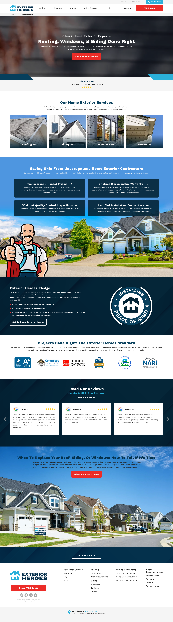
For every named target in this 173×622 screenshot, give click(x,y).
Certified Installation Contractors (121, 205)
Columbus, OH (86, 81)
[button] (5, 419)
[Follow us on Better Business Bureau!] (35, 595)
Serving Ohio (85, 555)
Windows (58, 8)
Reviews (122, 2)
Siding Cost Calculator (126, 577)
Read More (76, 427)
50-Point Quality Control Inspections (48, 205)
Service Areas (152, 576)
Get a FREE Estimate (86, 56)
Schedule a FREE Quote (86, 474)
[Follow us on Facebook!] (26, 595)
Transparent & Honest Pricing (47, 183)
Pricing (110, 8)
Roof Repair (96, 573)
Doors (94, 591)
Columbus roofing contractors (115, 347)
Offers (67, 580)
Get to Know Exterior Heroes (28, 322)
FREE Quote (150, 8)
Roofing (42, 8)
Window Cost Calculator (127, 580)
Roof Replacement (99, 577)
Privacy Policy (152, 586)
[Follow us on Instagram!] (21, 595)
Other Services (90, 8)
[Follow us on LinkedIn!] (31, 595)
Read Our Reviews (86, 397)
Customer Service (136, 2)
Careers (149, 583)
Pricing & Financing (126, 570)
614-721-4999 (155, 2)
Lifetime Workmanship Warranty (121, 183)
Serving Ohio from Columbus (22, 14)
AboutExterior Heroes (154, 571)
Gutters (95, 588)
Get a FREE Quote (28, 588)
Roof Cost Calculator (125, 573)
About (126, 8)
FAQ (65, 577)
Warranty (68, 573)
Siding (73, 8)
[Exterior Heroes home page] (21, 8)
